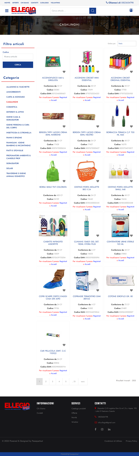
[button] (18, 65)
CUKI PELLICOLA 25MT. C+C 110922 (53, 352)
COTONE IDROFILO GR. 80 (120, 296)
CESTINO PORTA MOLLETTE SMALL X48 (120, 188)
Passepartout (37, 440)
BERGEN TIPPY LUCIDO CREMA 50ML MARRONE (53, 133)
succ (83, 381)
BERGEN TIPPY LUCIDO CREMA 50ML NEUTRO (87, 133)
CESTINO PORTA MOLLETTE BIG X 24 (86, 188)
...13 (73, 381)
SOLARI (9, 168)
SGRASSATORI (12, 163)
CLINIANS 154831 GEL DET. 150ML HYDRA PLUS (86, 243)
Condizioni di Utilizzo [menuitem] (113, 441)
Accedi (54, 100)
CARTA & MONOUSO (15, 97)
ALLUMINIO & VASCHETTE (17, 87)
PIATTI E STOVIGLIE (14, 150)
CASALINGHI (12, 102)
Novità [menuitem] (7, 3)
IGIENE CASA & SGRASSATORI (13, 118)
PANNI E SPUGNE (14, 137)
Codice (6, 52)
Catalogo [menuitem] (44, 3)
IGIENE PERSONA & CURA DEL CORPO (17, 126)
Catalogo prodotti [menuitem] (79, 408)
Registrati (63, 97)
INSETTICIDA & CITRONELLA (18, 132)
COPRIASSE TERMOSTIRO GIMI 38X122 (87, 297)
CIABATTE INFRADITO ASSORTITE (53, 243)
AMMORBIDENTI (13, 92)
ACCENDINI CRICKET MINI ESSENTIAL (87, 79)
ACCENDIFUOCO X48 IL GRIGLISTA (53, 79)
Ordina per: (112, 43)
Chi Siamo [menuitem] (41, 408)
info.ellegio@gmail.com (106, 422)
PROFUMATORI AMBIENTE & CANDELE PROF (18, 157)
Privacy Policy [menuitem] (131, 441)
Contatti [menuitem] (34, 3)
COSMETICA (11, 107)
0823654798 (127, 2)
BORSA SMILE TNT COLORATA (53, 187)
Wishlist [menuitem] (75, 422)
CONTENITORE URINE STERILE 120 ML (120, 243)
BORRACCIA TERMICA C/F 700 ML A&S (120, 133)
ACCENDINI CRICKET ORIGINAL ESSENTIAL (120, 79)
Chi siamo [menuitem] (25, 3)
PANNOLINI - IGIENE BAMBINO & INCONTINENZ (18, 144)
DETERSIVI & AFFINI (15, 112)
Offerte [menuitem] (15, 3)
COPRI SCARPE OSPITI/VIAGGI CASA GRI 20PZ (53, 297)
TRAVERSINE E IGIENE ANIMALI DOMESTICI (16, 175)
